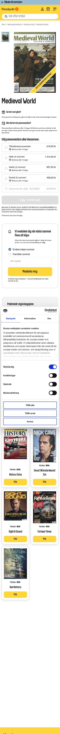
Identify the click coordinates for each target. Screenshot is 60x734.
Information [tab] (30, 318)
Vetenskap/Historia (14, 24)
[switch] (53, 375)
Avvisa (30, 421)
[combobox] (30, 16)
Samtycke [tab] (11, 318)
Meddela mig (30, 271)
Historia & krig (29, 24)
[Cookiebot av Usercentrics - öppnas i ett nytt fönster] (44, 311)
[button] (42, 9)
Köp (15, 482)
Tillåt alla (30, 405)
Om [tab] (49, 318)
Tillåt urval (30, 413)
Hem (3, 24)
